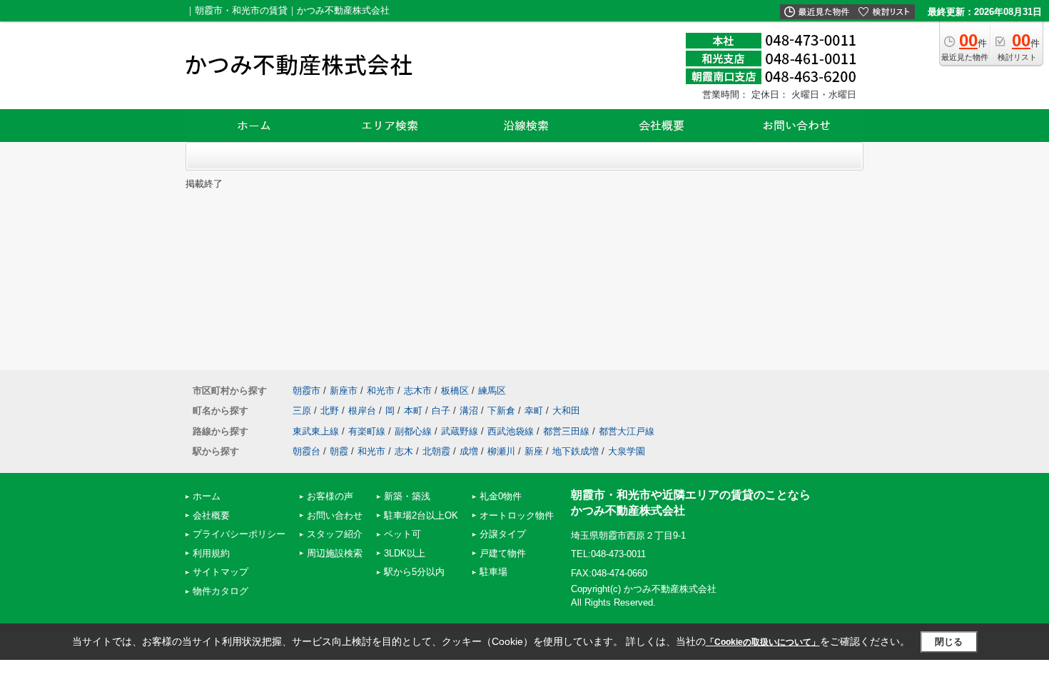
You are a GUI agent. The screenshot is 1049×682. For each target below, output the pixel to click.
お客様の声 (330, 496)
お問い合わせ (335, 515)
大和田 (566, 410)
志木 (404, 451)
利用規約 (211, 553)
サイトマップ (220, 571)
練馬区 (492, 390)
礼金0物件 (501, 496)
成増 (469, 451)
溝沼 (469, 410)
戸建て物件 (503, 553)
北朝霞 (436, 451)
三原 (302, 410)
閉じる (949, 641)
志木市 (418, 390)
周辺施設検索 (335, 553)
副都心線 (413, 431)
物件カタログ (220, 591)
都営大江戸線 (626, 431)
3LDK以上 (404, 553)
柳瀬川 (501, 451)
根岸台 (362, 410)
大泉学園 (626, 451)
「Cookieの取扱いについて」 (763, 642)
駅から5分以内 (414, 571)
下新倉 (501, 410)
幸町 (533, 410)
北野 (329, 410)
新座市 (344, 390)
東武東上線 (316, 431)
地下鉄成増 (575, 451)
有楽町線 (366, 431)
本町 (413, 410)
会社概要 (211, 515)
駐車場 (493, 571)
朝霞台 (306, 451)
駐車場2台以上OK (421, 515)
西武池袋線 (510, 431)
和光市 (381, 390)
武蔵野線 (459, 431)
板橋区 (455, 390)
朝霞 (339, 451)
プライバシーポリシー (239, 534)
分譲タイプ (503, 534)
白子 (441, 410)
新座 (533, 451)
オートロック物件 (517, 515)
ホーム (207, 496)
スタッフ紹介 (335, 534)
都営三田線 (566, 431)
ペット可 (402, 534)
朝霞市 (306, 390)
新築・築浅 (407, 496)
